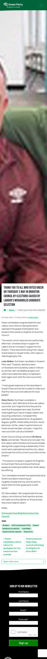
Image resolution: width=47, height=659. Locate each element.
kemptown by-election (11, 528)
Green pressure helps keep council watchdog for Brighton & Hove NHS (35, 545)
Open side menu (11, 561)
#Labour (6, 525)
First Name (23, 591)
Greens (36, 525)
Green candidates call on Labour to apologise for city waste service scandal (12, 546)
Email (23, 610)
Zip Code (23, 619)
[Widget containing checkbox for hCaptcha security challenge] (23, 632)
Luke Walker (26, 528)
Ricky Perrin (28, 532)
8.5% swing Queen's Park (21, 525)
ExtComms (33, 317)
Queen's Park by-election (12, 532)
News (11, 310)
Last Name (24, 601)
